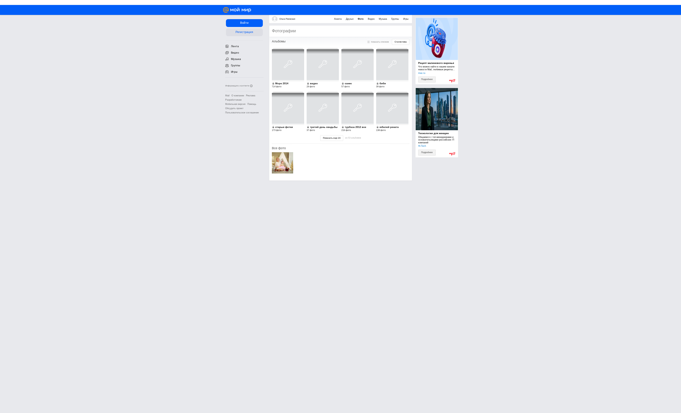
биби (383, 83)
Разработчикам (233, 99)
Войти (244, 22)
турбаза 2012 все (355, 127)
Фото (361, 19)
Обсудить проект (234, 108)
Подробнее (427, 79)
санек (348, 83)
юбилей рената (389, 127)
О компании (237, 95)
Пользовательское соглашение (242, 112)
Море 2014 (281, 83)
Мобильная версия (235, 104)
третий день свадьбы (323, 127)
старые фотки (284, 127)
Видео (371, 19)
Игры (405, 19)
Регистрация (244, 32)
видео (314, 83)
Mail (227, 95)
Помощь (251, 104)
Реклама (250, 95)
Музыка (383, 19)
